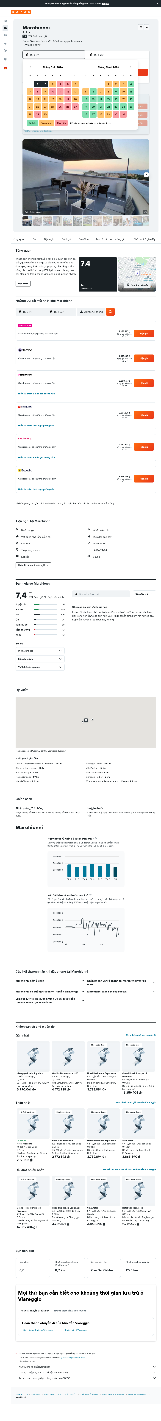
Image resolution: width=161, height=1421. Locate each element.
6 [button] (75, 84)
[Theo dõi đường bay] (5, 50)
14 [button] (30, 99)
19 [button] (68, 99)
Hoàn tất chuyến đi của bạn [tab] (35, 1310)
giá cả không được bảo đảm (73, 1357)
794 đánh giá (40, 36)
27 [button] (75, 106)
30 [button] (45, 114)
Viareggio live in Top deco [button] (30, 1073)
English (105, 3)
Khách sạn (35, 1394)
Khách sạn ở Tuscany (89, 1394)
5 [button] (68, 84)
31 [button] (123, 114)
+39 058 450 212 (31, 44)
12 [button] (68, 91)
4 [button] (60, 84)
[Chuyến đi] (5, 59)
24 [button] (52, 106)
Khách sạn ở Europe (52, 1394)
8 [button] (37, 91)
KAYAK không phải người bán (34, 1366)
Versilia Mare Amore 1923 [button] (65, 1073)
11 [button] (60, 91)
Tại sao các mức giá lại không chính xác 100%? (44, 1378)
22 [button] (37, 106)
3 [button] (52, 84)
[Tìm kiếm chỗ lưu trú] (5, 28)
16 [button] (45, 99)
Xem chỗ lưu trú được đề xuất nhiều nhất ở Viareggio (128, 1169)
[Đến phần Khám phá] (5, 44)
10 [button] (52, 91)
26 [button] (67, 106)
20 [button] (75, 99)
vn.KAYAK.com (22, 1394)
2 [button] (45, 84)
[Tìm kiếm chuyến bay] (5, 21)
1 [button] (37, 84)
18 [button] (60, 99)
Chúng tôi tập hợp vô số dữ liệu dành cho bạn (44, 1372)
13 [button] (75, 91)
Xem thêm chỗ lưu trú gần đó (141, 1035)
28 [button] (30, 114)
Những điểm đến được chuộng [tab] (70, 1310)
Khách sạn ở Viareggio (76, 1330)
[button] (157, 3)
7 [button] (30, 91)
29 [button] (37, 114)
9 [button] (45, 91)
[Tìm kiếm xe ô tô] (5, 35)
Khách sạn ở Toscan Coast (113, 1394)
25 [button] (60, 106)
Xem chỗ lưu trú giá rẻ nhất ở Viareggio (136, 1102)
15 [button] (37, 99)
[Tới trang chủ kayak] (21, 12)
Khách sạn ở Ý (71, 1394)
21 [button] (30, 106)
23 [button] (45, 106)
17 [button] (53, 99)
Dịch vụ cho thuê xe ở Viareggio (38, 1330)
